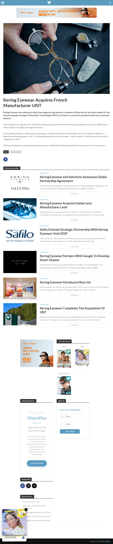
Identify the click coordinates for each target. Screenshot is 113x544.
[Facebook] (22, 485)
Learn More (36, 463)
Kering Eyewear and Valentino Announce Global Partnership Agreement (73, 179)
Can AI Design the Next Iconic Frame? (36, 512)
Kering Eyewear (15, 152)
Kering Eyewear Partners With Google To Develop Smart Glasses (74, 258)
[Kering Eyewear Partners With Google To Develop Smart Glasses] (20, 262)
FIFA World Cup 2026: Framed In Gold (37, 516)
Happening (44, 173)
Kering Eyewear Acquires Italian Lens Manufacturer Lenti (66, 205)
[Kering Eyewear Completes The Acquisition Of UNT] (20, 314)
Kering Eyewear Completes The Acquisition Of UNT (72, 310)
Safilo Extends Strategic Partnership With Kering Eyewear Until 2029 (74, 231)
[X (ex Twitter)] (28, 485)
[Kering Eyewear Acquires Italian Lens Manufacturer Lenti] (20, 209)
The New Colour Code (31, 502)
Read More (75, 194)
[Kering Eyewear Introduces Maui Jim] (20, 288)
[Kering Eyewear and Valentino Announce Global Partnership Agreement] (20, 182)
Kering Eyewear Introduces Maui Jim (65, 282)
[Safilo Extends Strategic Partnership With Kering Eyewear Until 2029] (20, 235)
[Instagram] (34, 485)
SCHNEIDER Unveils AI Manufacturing (36, 520)
